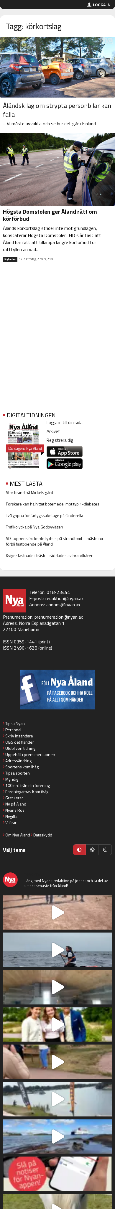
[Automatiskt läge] (79, 849)
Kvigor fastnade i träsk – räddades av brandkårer (49, 555)
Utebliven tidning (20, 748)
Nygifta (11, 816)
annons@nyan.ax (63, 604)
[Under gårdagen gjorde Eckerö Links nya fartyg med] (57, 1136)
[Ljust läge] (92, 849)
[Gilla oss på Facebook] (57, 689)
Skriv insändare (19, 736)
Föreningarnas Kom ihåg (26, 791)
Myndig (11, 779)
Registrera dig (60, 440)
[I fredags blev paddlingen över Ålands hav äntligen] (57, 950)
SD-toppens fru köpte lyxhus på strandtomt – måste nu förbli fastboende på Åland (54, 541)
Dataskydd (42, 835)
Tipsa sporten (17, 773)
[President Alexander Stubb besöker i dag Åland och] (57, 1062)
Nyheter (10, 259)
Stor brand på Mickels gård (29, 492)
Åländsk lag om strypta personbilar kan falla (57, 110)
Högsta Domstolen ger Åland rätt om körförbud (50, 215)
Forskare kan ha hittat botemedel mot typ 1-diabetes (52, 504)
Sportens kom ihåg (22, 767)
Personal (13, 730)
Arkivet (53, 431)
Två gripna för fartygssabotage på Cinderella (44, 515)
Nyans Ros (14, 810)
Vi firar (11, 822)
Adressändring (18, 760)
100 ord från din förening (27, 785)
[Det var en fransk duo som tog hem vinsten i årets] (57, 1099)
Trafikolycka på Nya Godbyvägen (34, 527)
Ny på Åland (15, 804)
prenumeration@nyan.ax (58, 616)
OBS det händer (19, 742)
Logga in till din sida (65, 422)
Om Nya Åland (17, 835)
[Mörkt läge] (105, 849)
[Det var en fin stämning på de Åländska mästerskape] (57, 912)
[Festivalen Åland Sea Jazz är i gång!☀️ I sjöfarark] (57, 987)
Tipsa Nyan (15, 723)
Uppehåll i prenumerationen (30, 754)
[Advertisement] (57, 338)
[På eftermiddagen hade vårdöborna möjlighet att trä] (57, 1024)
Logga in (102, 4)
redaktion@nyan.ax (64, 598)
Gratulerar (14, 798)
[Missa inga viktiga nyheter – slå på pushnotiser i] (57, 1174)
